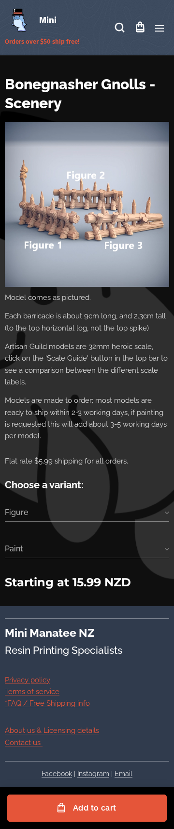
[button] (119, 28)
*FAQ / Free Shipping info (47, 703)
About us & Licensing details (52, 730)
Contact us (24, 742)
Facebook (57, 774)
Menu (159, 27)
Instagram (93, 774)
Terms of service (32, 691)
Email (123, 774)
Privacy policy (27, 680)
